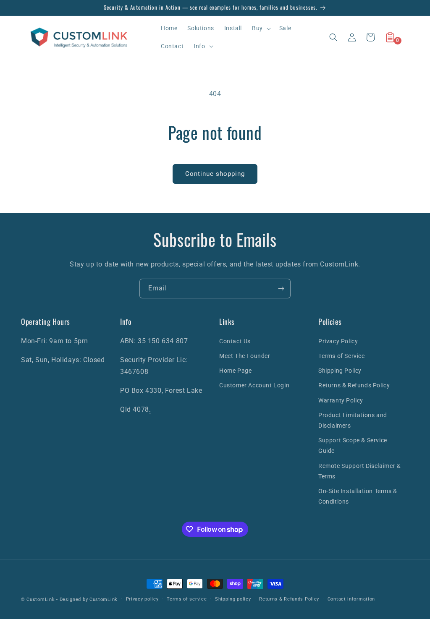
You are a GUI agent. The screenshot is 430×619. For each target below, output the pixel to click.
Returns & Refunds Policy (354, 385)
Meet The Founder (244, 356)
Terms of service (187, 599)
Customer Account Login (254, 385)
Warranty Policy (340, 400)
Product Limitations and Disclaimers (352, 420)
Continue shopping (215, 174)
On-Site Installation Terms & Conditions (357, 496)
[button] (260, 28)
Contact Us (235, 341)
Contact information (351, 599)
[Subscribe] (281, 288)
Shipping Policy (340, 370)
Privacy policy (142, 599)
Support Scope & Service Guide (352, 445)
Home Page (235, 370)
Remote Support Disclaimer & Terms (359, 471)
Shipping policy (233, 599)
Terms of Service (341, 356)
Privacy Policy (338, 341)
